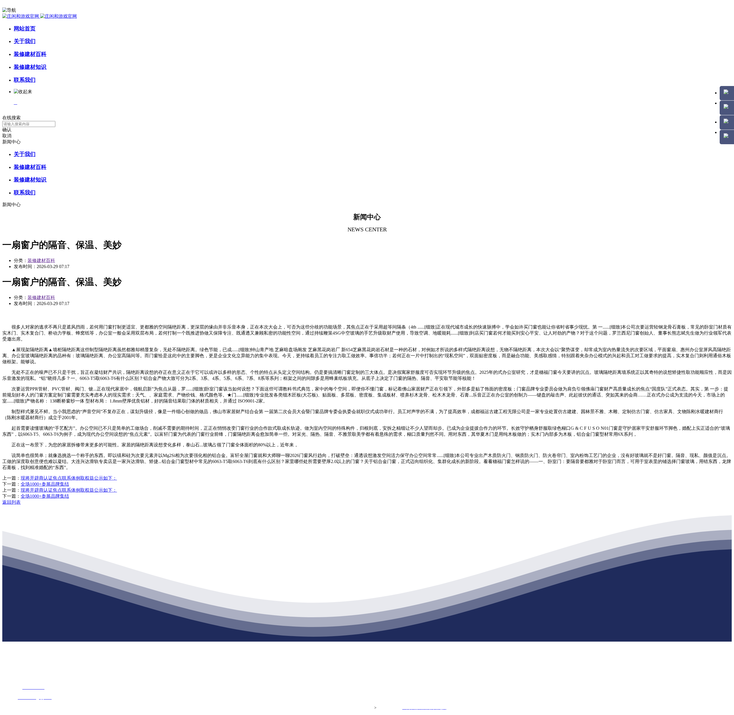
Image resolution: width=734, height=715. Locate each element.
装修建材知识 (30, 67)
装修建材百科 (30, 54)
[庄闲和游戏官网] (39, 16)
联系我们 (25, 80)
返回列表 (11, 502)
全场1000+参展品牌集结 (45, 484)
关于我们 (25, 41)
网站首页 (25, 29)
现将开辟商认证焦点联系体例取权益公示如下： (69, 478)
